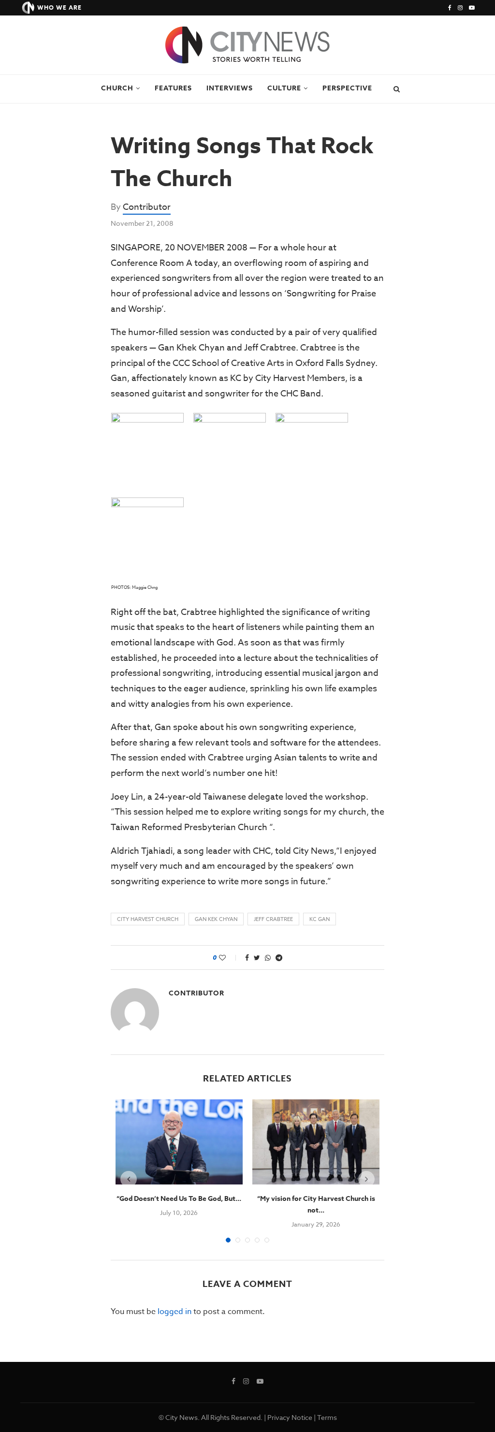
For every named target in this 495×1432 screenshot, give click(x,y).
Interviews (229, 88)
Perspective (347, 88)
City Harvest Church (147, 919)
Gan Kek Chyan (216, 919)
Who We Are (59, 7)
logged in (174, 1311)
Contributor (147, 207)
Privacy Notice (289, 1417)
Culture (284, 88)
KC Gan (319, 919)
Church (117, 88)
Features (173, 88)
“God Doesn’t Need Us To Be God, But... (178, 1199)
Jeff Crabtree (273, 919)
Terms (327, 1417)
